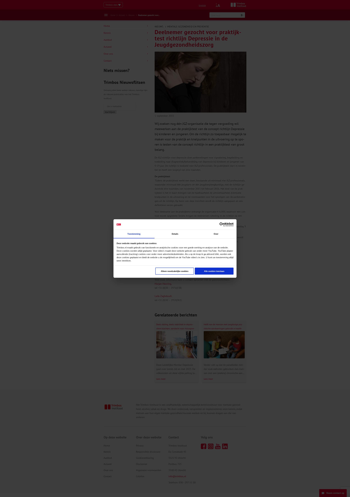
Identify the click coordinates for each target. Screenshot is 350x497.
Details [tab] (175, 234)
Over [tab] (216, 234)
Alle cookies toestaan (214, 271)
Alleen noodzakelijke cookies (174, 271)
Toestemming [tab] (133, 234)
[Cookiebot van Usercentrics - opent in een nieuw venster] (222, 224)
